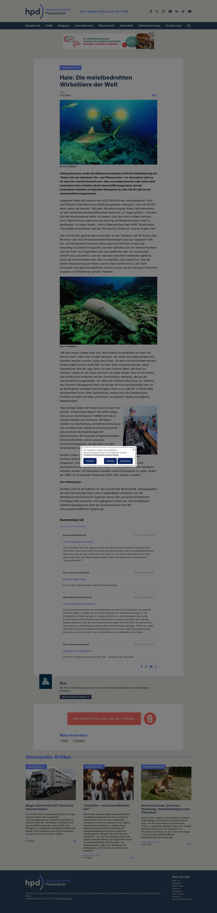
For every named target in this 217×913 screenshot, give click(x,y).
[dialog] (108, 456)
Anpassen (90, 461)
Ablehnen (110, 461)
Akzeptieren (125, 461)
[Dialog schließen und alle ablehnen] (133, 448)
